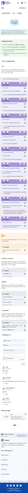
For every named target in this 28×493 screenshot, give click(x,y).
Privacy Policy (10, 490)
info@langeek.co (8, 450)
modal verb (6, 30)
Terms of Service (17, 490)
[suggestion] (14, 417)
